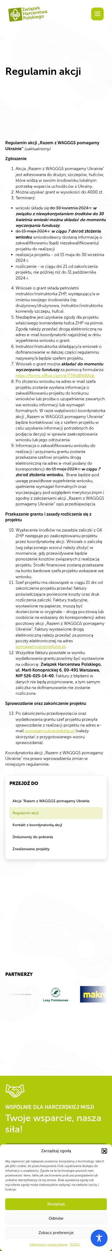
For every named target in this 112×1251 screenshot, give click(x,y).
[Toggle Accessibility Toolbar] (99, 1238)
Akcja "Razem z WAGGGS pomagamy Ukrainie (51, 801)
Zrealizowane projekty (31, 849)
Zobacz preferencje (56, 1232)
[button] (104, 1150)
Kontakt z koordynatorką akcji (37, 825)
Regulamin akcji (26, 813)
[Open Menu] (97, 14)
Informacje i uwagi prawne (48, 1244)
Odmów (56, 1218)
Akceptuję (56, 1204)
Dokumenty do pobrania (33, 837)
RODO (75, 1244)
